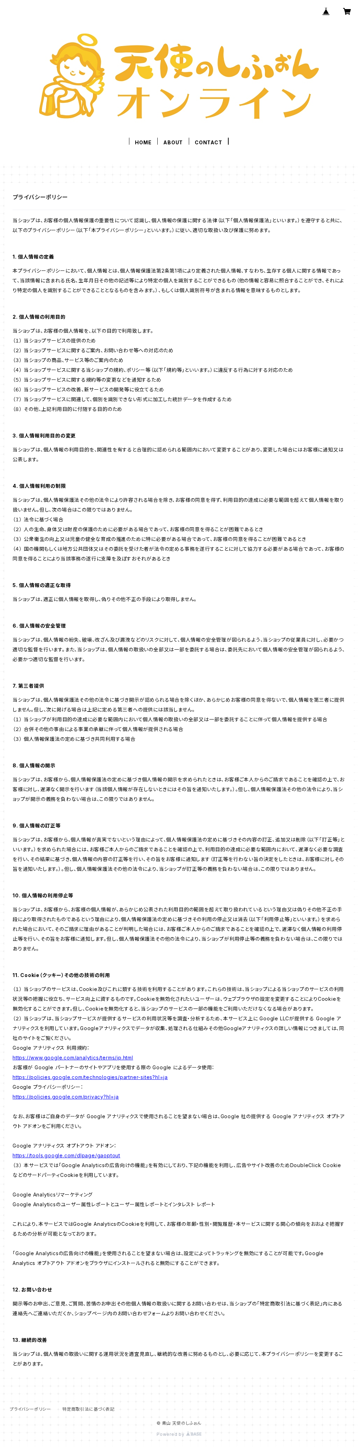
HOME (143, 142)
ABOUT (173, 142)
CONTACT (208, 142)
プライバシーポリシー (30, 1409)
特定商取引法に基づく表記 (88, 1409)
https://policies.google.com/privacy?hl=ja (66, 1097)
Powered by (171, 1434)
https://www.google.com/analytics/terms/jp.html (73, 1058)
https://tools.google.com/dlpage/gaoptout (66, 1155)
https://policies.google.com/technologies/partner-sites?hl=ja (90, 1077)
